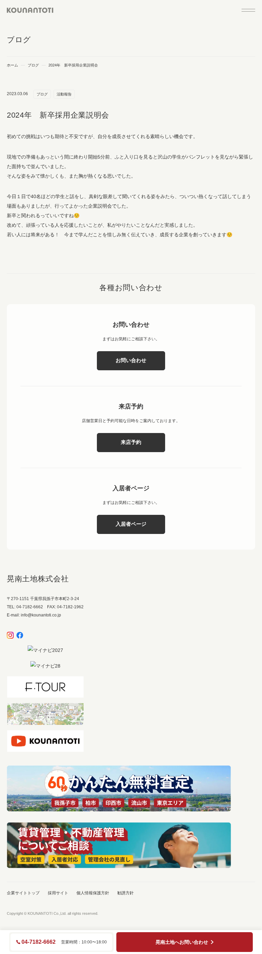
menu (248, 10)
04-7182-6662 (38, 942)
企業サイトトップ (23, 893)
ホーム (12, 65)
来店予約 (131, 442)
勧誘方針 (125, 893)
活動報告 (64, 94)
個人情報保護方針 (92, 893)
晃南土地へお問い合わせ (182, 942)
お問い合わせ (131, 360)
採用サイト (58, 893)
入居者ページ (131, 524)
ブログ (33, 65)
